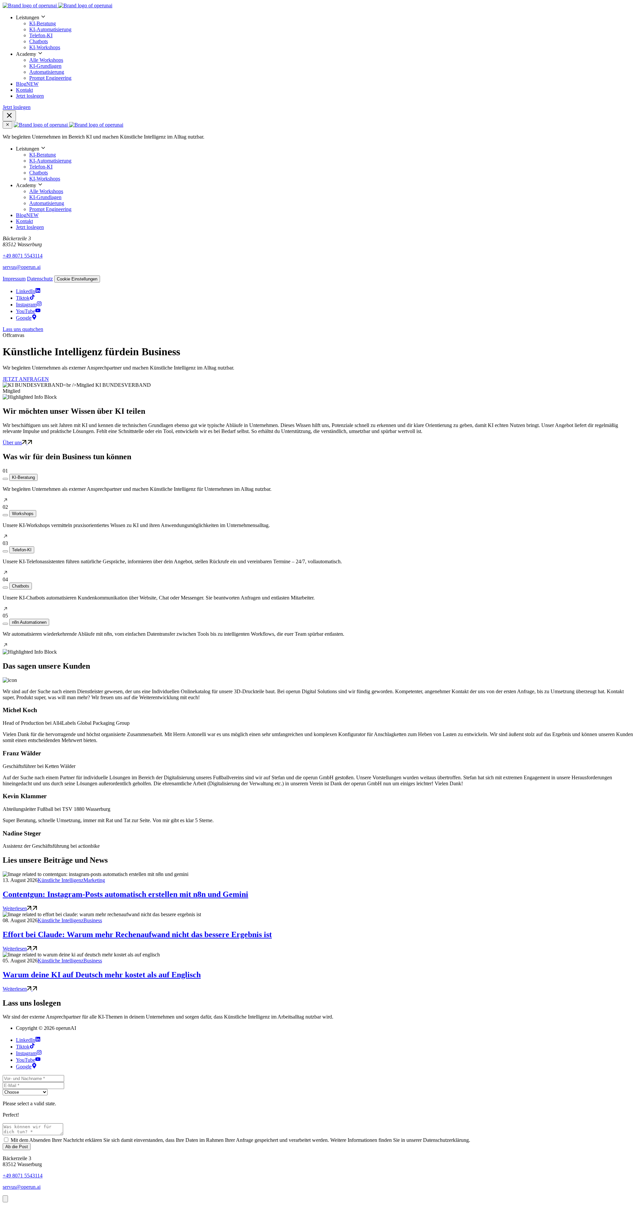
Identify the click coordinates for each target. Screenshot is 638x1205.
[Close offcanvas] (7, 125)
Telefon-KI (41, 35)
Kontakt (24, 90)
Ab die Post (16, 1146)
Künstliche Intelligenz (60, 880)
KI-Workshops (44, 47)
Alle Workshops (46, 60)
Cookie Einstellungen (77, 278)
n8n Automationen (29, 622)
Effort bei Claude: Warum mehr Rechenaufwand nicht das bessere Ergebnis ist (137, 934)
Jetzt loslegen (30, 96)
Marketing (94, 880)
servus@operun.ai (22, 267)
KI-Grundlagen (45, 66)
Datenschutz (40, 278)
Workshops (23, 513)
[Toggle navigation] (9, 115)
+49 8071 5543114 (23, 256)
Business (92, 920)
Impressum (14, 278)
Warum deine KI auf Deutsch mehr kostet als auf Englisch (102, 974)
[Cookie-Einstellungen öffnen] (5, 1198)
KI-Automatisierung (50, 29)
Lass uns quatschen (23, 329)
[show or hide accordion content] (5, 479)
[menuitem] (325, 32)
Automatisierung (46, 72)
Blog (27, 84)
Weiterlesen (15, 908)
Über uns (12, 442)
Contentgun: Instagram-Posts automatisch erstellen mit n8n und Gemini (125, 894)
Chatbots (38, 41)
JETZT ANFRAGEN (26, 379)
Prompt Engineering (50, 78)
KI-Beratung (42, 23)
